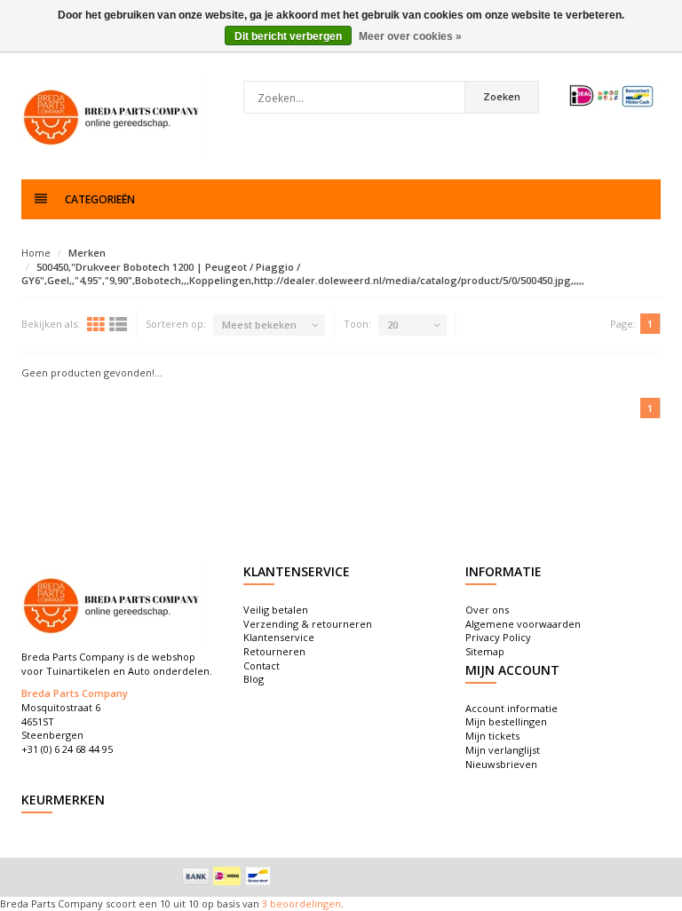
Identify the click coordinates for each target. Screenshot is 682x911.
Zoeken (501, 96)
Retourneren (274, 651)
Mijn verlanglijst (502, 750)
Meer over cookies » (410, 36)
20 (392, 324)
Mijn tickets (492, 735)
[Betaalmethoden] (196, 876)
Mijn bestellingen (506, 721)
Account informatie (511, 708)
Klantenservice (278, 637)
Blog (253, 678)
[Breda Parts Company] (114, 115)
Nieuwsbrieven (501, 764)
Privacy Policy (498, 637)
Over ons (487, 609)
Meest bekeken (259, 324)
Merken (87, 252)
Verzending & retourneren (307, 623)
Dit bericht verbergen (288, 36)
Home (36, 252)
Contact (261, 665)
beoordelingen (304, 903)
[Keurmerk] (612, 96)
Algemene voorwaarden (523, 623)
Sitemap (484, 651)
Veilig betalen (275, 609)
